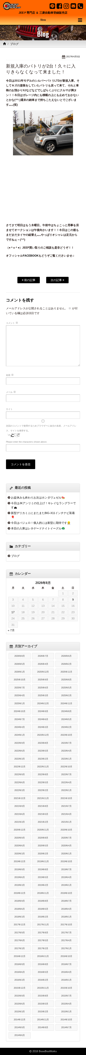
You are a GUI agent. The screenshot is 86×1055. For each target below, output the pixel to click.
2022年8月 (43, 774)
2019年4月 (66, 877)
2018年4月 (66, 909)
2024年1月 (19, 735)
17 (13, 612)
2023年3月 (19, 759)
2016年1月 (66, 980)
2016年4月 (66, 972)
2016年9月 (19, 964)
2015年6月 (19, 1003)
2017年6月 (19, 940)
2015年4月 (66, 1003)
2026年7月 (43, 656)
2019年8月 (43, 869)
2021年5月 (43, 814)
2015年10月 (66, 988)
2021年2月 (43, 822)
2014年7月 (66, 1027)
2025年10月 (19, 679)
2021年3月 (19, 822)
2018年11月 (43, 893)
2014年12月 (19, 1019)
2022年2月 (43, 790)
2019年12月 (19, 861)
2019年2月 (43, 885)
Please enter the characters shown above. (26, 442)
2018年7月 (66, 901)
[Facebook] (59, 6)
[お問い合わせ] (73, 6)
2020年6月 (19, 845)
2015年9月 (19, 995)
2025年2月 (66, 695)
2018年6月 (19, 909)
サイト (9, 409)
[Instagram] (66, 6)
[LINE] (52, 6)
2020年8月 (43, 838)
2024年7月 (19, 719)
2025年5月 (66, 687)
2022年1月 (66, 790)
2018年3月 (19, 916)
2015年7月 (66, 995)
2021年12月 (19, 798)
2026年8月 (19, 656)
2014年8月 (43, 1027)
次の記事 (57, 280)
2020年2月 (43, 853)
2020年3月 (19, 853)
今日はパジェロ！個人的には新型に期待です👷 (41, 522)
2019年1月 (66, 885)
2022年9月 (19, 774)
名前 (10, 374)
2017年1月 (66, 948)
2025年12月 (43, 672)
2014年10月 (66, 1019)
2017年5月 (43, 940)
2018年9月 (19, 901)
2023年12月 (43, 735)
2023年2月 (43, 759)
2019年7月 (66, 869)
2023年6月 (19, 751)
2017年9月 (19, 932)
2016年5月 (43, 972)
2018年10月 (66, 893)
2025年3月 (43, 695)
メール (11, 391)
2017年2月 (43, 948)
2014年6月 (19, 1035)
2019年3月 (19, 885)
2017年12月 (19, 924)
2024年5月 (66, 719)
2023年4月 (66, 751)
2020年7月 (66, 838)
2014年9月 (19, 1027)
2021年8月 (43, 806)
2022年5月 (43, 782)
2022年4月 (66, 782)
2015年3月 (19, 1011)
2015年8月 (43, 995)
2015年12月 (19, 988)
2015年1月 (66, 1011)
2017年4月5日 (73, 56)
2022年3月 (19, 790)
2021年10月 (66, 798)
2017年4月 (66, 940)
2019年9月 (19, 869)
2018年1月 (66, 916)
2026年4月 (43, 664)
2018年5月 (43, 909)
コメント (12, 322)
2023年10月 (66, 735)
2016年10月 (66, 956)
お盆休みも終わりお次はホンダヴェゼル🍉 (38, 497)
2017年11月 (43, 924)
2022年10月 (66, 766)
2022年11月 (43, 766)
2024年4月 (19, 727)
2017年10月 (66, 924)
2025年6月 (43, 687)
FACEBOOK (31, 255)
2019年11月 (43, 861)
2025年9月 (43, 679)
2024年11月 (66, 703)
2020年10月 (66, 829)
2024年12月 (43, 703)
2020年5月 (43, 845)
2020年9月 (19, 838)
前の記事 (29, 280)
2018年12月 (19, 893)
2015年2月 (43, 1011)
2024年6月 (43, 719)
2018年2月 (43, 916)
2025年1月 (19, 703)
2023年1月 (66, 759)
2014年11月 (43, 1019)
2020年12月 (19, 829)
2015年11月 (43, 988)
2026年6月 (66, 656)
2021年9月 (19, 806)
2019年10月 (66, 861)
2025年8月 (66, 679)
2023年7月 (66, 743)
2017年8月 (43, 932)
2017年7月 (66, 932)
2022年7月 (66, 774)
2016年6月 (19, 972)
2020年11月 (43, 829)
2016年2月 (43, 980)
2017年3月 (19, 948)
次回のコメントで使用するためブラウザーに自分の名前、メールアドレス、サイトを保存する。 (41, 428)
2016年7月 (66, 964)
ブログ (14, 44)
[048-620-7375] (80, 6)
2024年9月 (43, 711)
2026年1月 (19, 672)
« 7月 (11, 630)
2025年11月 (66, 672)
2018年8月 (43, 901)
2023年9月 (19, 743)
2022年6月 (19, 782)
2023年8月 (43, 743)
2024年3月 (43, 727)
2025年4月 (19, 695)
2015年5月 (43, 1003)
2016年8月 (43, 964)
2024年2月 (66, 727)
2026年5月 (19, 664)
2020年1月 (66, 853)
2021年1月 (66, 822)
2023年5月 (43, 751)
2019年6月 (19, 877)
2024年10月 (19, 711)
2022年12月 (19, 766)
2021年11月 (43, 798)
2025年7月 (19, 687)
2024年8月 (66, 711)
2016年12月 (19, 956)
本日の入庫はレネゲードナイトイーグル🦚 (38, 528)
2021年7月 (66, 806)
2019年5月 (43, 877)
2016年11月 (43, 956)
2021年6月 (19, 814)
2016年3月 (19, 980)
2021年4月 (66, 814)
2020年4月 (66, 845)
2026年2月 (66, 664)
